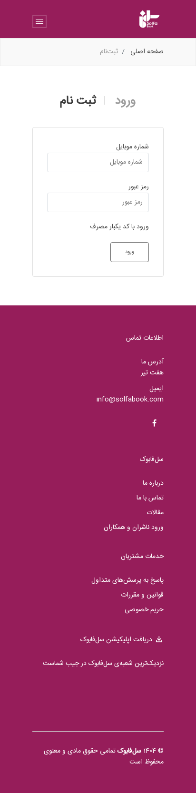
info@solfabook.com (130, 399)
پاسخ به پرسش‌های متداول (127, 580)
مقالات (155, 513)
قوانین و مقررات (142, 595)
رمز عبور (138, 187)
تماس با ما (150, 498)
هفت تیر (152, 373)
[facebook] (154, 424)
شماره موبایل (132, 147)
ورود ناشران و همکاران (134, 527)
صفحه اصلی (147, 52)
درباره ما (153, 483)
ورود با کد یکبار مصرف (119, 227)
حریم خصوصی (144, 610)
